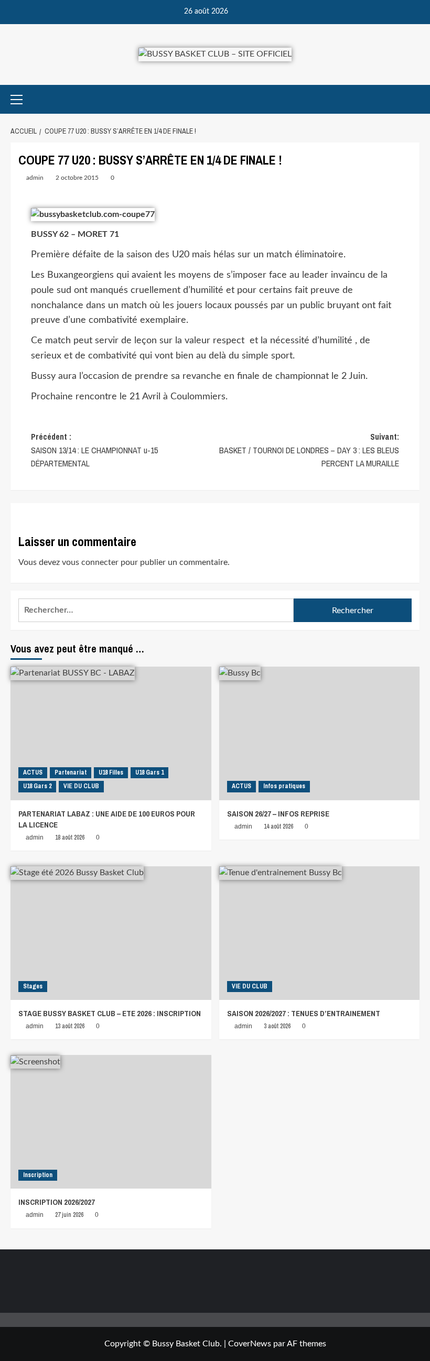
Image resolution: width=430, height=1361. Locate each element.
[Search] (413, 99)
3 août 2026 (277, 1026)
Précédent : (94, 450)
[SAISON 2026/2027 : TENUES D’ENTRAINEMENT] (319, 933)
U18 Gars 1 (149, 772)
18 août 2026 (69, 837)
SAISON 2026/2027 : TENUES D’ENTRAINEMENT (303, 1013)
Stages (32, 986)
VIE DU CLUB (81, 786)
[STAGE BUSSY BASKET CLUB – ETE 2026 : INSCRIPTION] (110, 933)
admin (35, 178)
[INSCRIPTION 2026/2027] (110, 1122)
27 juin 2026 (69, 1215)
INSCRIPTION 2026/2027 (56, 1201)
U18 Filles (111, 772)
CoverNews (249, 1344)
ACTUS (32, 772)
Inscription (37, 1175)
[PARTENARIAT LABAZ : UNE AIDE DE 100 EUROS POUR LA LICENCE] (110, 733)
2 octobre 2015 (77, 178)
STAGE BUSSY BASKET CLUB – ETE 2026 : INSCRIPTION (109, 1013)
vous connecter (90, 562)
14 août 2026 (278, 826)
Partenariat (71, 772)
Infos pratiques (284, 786)
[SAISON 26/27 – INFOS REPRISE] (319, 733)
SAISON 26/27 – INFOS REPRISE (278, 813)
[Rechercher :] (156, 610)
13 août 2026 (69, 1026)
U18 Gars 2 (37, 786)
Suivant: (309, 450)
